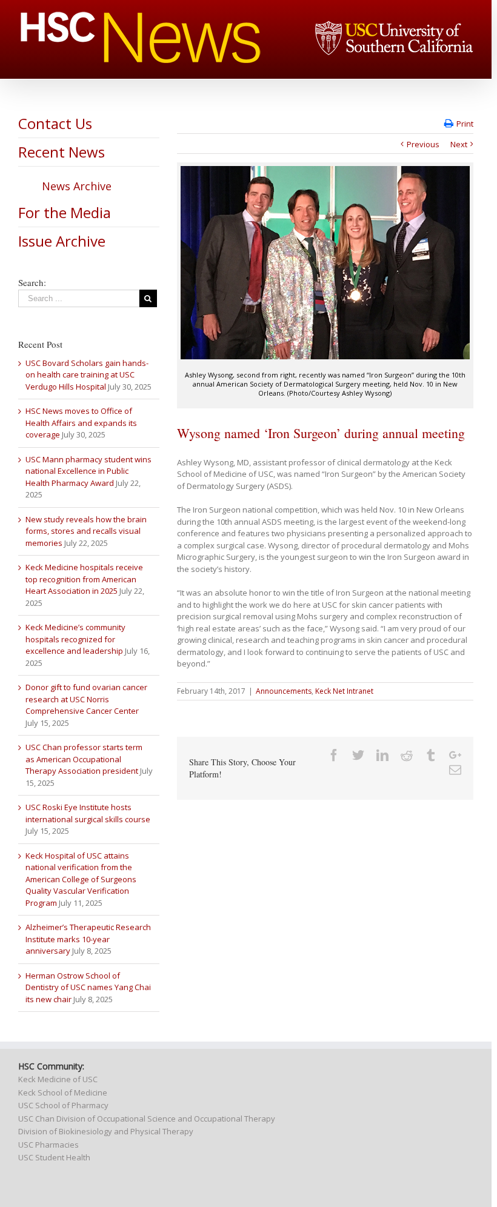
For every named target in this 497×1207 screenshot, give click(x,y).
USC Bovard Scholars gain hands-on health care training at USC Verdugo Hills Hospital (86, 374)
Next (458, 144)
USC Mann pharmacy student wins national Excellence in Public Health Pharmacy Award (88, 471)
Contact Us (55, 123)
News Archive (77, 186)
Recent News (61, 152)
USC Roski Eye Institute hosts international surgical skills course (87, 813)
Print (464, 123)
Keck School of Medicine (62, 1092)
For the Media (64, 212)
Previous (423, 144)
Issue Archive (61, 241)
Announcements (284, 691)
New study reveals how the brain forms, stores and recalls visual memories (86, 531)
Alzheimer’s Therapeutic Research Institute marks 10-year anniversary (88, 939)
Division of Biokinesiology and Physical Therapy (105, 1131)
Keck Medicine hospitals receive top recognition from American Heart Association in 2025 (84, 579)
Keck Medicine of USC (58, 1079)
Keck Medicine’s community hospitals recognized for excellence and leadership (75, 639)
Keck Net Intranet (344, 691)
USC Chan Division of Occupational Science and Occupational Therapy (146, 1118)
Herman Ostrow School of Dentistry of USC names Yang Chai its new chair (88, 987)
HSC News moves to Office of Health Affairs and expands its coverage (81, 422)
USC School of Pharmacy (63, 1105)
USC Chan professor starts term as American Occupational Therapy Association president (83, 759)
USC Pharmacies (48, 1144)
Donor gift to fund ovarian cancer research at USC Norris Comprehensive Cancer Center (86, 699)
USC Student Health (54, 1157)
